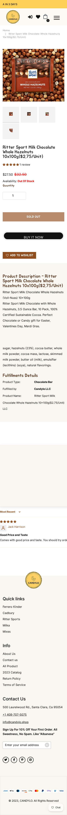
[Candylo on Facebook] (14, 760)
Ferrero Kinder (12, 606)
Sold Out (33, 216)
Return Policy (12, 678)
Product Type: (11, 382)
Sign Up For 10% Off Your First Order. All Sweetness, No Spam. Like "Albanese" (30, 732)
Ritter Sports (11, 619)
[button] (11, 164)
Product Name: (12, 395)
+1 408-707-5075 (15, 714)
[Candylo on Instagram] (30, 760)
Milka (6, 625)
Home (6, 30)
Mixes (7, 631)
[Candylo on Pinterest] (22, 760)
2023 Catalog (12, 672)
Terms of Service (14, 685)
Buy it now (33, 237)
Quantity (8, 185)
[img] (8, 521)
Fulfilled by (9, 389)
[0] (44, 17)
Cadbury (8, 613)
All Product (10, 666)
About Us (9, 653)
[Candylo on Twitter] (6, 760)
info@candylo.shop (16, 722)
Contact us (10, 660)
